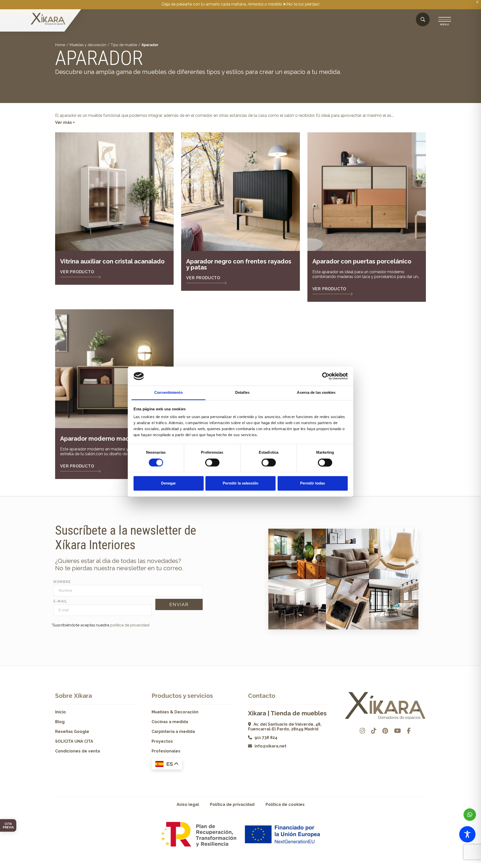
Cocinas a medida (170, 721)
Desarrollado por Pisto (413, 861)
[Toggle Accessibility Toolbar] (467, 834)
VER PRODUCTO (77, 271)
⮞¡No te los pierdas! (301, 4)
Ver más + (65, 122)
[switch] (212, 462)
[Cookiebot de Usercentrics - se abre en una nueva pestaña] (326, 376)
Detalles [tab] (242, 393)
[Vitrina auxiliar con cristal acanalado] (114, 191)
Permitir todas (312, 483)
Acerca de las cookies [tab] (316, 393)
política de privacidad (129, 625)
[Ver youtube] (397, 730)
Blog (60, 721)
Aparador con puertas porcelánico (361, 261)
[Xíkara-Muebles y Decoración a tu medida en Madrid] (48, 19)
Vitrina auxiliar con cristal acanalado (112, 261)
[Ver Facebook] (409, 730)
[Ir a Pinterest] (385, 730)
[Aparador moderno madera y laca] (114, 368)
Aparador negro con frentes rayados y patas (238, 264)
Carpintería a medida (173, 731)
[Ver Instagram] (362, 730)
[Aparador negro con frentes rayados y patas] (240, 191)
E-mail (60, 601)
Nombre (62, 582)
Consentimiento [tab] (168, 393)
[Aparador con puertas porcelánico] (366, 191)
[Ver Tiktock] (373, 730)
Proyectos (162, 741)
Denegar (168, 483)
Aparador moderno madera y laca (108, 438)
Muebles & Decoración (175, 712)
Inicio (60, 712)
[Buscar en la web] (423, 19)
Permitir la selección (240, 483)
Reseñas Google (72, 731)
